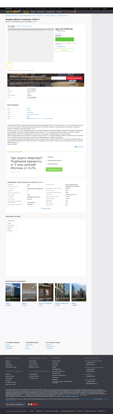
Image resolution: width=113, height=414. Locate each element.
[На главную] (14, 11)
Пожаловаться (61, 46)
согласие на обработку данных (86, 399)
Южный (29, 110)
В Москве (51, 157)
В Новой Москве (53, 164)
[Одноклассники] (31, 404)
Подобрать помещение (74, 78)
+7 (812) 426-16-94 (90, 364)
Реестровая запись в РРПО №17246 (71, 395)
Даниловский (30, 112)
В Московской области (55, 160)
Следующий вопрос (54, 169)
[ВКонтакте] (29, 404)
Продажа (26, 11)
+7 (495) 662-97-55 (90, 362)
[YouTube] (34, 404)
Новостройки (40, 11)
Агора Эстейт (58, 34)
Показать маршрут (48, 118)
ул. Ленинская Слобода (32, 114)
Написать (65, 50)
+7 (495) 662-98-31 (90, 369)
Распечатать (80, 146)
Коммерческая (50, 11)
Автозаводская (31, 118)
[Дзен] (37, 404)
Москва (28, 108)
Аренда (33, 11)
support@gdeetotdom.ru (91, 383)
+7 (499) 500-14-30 (90, 376)
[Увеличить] (52, 29)
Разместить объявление (16, 404)
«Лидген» (23, 395)
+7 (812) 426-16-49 (90, 371)
